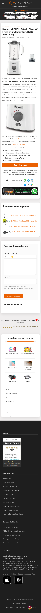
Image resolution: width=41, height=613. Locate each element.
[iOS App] (24, 185)
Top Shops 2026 (8, 494)
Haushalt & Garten (21, 26)
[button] (5, 256)
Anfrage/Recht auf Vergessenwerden (15, 539)
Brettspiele (9, 409)
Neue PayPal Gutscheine (11, 506)
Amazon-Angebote (11, 393)
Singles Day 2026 (9, 502)
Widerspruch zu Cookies (11, 535)
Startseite (6, 26)
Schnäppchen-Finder (10, 486)
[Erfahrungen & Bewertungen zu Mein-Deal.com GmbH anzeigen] (12, 452)
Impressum (7, 479)
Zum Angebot (20, 165)
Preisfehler (21, 565)
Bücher (8, 413)
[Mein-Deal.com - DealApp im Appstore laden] (9, 580)
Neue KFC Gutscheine (10, 510)
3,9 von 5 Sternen (19, 144)
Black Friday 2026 (9, 498)
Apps (7, 397)
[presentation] (5, 256)
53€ (17, 139)
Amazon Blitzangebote (11, 490)
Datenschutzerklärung (11, 527)
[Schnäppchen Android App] (32, 185)
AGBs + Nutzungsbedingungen (13, 531)
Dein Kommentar (11, 253)
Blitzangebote (10, 405)
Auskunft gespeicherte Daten (13, 543)
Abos (7, 389)
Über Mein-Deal (8, 482)
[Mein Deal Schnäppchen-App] (20, 580)
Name (7, 277)
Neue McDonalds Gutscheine (13, 514)
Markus (4, 37)
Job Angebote (28, 569)
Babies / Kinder (10, 401)
